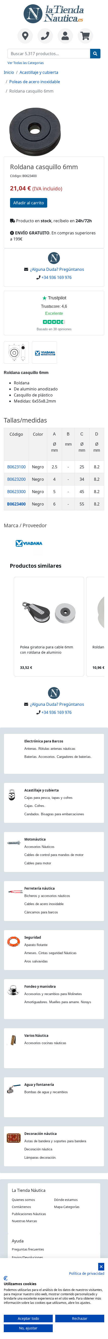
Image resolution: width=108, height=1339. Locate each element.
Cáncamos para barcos (41, 912)
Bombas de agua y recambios (46, 1092)
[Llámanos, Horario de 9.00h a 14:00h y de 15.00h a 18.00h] (45, 35)
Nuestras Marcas (24, 1221)
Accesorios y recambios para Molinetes (53, 994)
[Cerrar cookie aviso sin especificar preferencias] (101, 1267)
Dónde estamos (66, 1199)
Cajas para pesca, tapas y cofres (48, 798)
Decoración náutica (40, 1133)
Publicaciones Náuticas (29, 1214)
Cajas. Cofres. (34, 806)
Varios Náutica (36, 1035)
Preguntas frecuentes (28, 1249)
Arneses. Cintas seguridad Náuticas (50, 953)
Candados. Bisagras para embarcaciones (54, 814)
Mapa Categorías (66, 1206)
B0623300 (16, 491)
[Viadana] (29, 542)
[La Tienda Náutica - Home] (54, 13)
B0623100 (16, 467)
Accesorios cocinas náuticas (45, 1043)
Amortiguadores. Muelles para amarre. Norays (57, 1002)
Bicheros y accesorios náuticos (47, 896)
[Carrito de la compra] (84, 35)
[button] (9, 626)
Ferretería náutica (39, 888)
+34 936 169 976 (56, 277)
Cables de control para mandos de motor (53, 855)
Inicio (9, 72)
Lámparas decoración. (40, 1157)
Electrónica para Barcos (43, 741)
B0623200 (16, 479)
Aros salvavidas (36, 961)
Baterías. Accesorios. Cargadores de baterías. (58, 757)
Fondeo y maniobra (40, 986)
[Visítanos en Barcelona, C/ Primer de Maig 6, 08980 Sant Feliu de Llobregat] (25, 35)
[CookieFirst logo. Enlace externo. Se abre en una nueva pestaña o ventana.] (6, 1278)
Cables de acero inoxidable (44, 904)
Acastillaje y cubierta (39, 72)
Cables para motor (37, 863)
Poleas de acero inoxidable (34, 81)
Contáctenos (21, 1206)
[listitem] (49, 626)
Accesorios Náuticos (39, 847)
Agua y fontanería (39, 1084)
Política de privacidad (86, 1273)
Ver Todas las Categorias (26, 62)
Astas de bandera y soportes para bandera (55, 1141)
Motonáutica (35, 839)
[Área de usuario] (65, 35)
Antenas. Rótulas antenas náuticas (49, 749)
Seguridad (32, 937)
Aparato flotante (35, 945)
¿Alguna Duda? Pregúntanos (57, 269)
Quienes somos (23, 1199)
